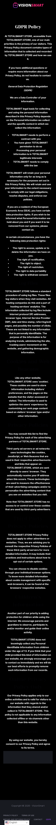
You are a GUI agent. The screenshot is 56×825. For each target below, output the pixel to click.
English (13, 822)
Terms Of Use (28, 815)
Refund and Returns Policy (16, 819)
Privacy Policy (10, 815)
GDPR (48, 819)
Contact (38, 819)
